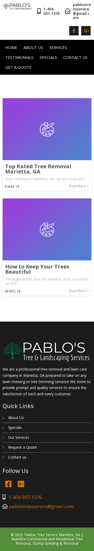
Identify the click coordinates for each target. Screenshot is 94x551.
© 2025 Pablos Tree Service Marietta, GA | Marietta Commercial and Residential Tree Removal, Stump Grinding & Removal (47, 539)
